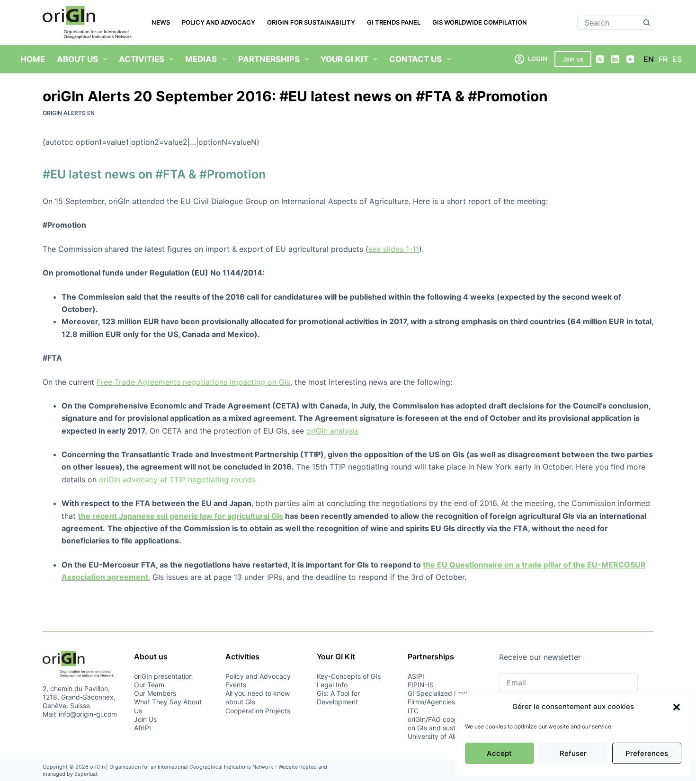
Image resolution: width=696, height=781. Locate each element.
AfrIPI (142, 728)
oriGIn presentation (163, 676)
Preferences (646, 753)
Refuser (573, 753)
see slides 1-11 (393, 249)
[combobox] (609, 23)
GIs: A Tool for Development (338, 697)
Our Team (149, 685)
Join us (572, 59)
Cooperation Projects (257, 711)
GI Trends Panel (393, 22)
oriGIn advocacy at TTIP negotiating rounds (177, 479)
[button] (676, 707)
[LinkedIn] (615, 59)
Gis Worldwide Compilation (479, 22)
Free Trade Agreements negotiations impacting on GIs (193, 382)
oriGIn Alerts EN (69, 112)
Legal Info (332, 685)
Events (235, 685)
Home (32, 59)
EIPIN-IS (421, 685)
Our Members (155, 693)
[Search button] (646, 22)
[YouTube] (630, 59)
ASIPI (416, 676)
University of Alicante (440, 736)
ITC (413, 711)
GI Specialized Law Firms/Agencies (437, 697)
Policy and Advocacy (218, 22)
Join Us (145, 719)
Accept (499, 753)
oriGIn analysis (332, 430)
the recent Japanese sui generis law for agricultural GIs (180, 516)
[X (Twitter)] (600, 59)
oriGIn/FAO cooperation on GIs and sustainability (445, 723)
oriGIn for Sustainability (311, 22)
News (161, 22)
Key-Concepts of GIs (349, 676)
